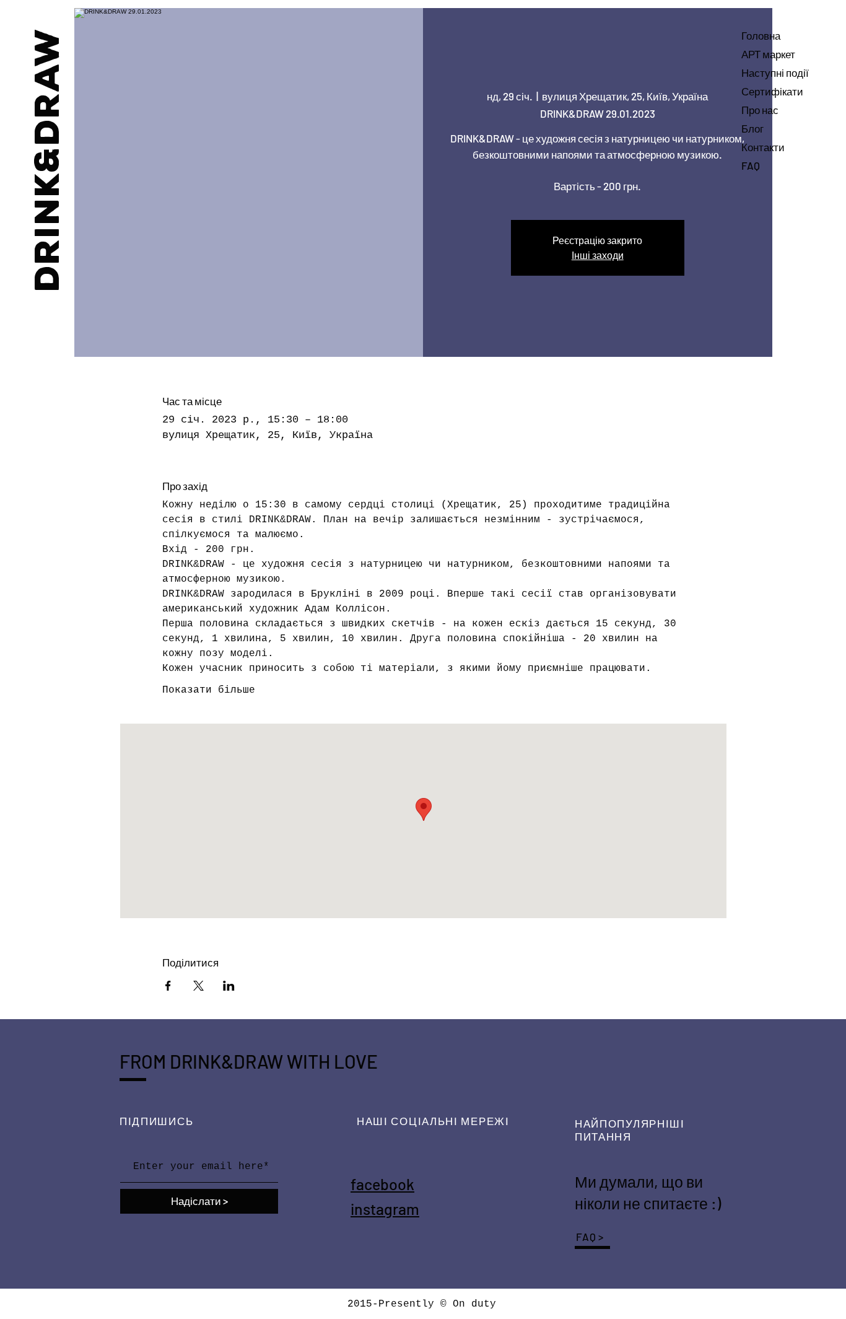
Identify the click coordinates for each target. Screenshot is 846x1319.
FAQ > (590, 1236)
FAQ (750, 165)
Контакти (763, 147)
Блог (752, 128)
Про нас (759, 109)
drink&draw (47, 159)
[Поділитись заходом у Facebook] (168, 986)
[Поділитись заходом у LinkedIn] (229, 986)
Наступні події (775, 72)
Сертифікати (772, 91)
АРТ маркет (768, 54)
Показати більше (208, 690)
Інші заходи (598, 255)
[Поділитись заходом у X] (198, 986)
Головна (760, 35)
